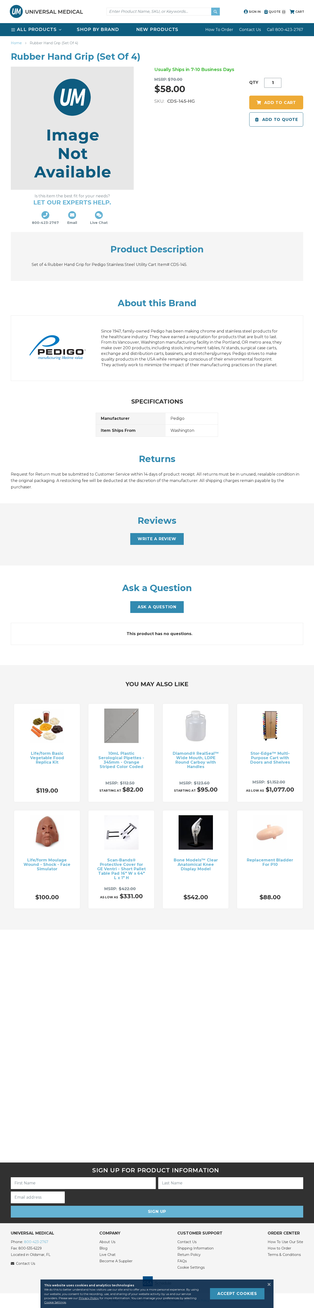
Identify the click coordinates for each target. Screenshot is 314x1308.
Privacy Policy (89, 1298)
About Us (107, 1242)
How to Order (279, 1248)
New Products (157, 29)
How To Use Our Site (285, 1242)
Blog (103, 1248)
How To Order (219, 29)
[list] (157, 29)
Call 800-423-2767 (285, 29)
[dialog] (157, 1293)
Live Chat (107, 1254)
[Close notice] (268, 1284)
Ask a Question (157, 607)
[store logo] (46, 11)
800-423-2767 (36, 1242)
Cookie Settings (191, 1267)
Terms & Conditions (284, 1254)
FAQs (182, 1261)
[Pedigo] (62, 348)
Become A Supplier (115, 1261)
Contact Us (250, 29)
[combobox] (163, 11)
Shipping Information (195, 1248)
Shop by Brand (98, 29)
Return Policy (189, 1254)
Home (17, 43)
